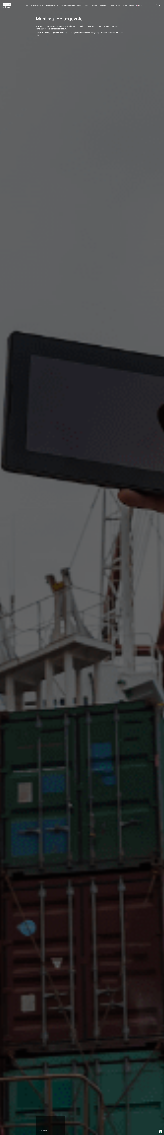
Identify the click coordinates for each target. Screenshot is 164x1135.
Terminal (94, 5)
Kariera (125, 5)
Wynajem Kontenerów (52, 5)
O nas (26, 5)
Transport (86, 5)
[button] (160, 1131)
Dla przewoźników (115, 5)
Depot (79, 5)
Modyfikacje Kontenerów (68, 5)
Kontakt (131, 5)
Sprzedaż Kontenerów (37, 5)
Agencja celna (103, 5)
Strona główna (43, 1130)
